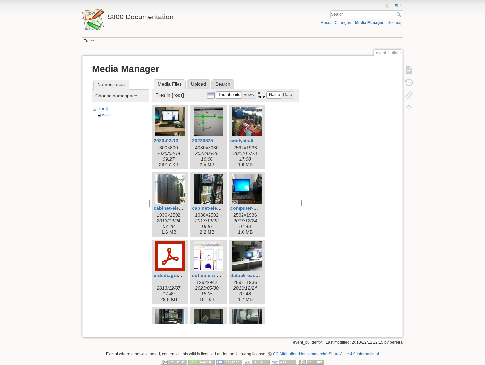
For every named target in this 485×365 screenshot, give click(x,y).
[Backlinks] (409, 95)
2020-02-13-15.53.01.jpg (180, 140)
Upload (198, 84)
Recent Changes (336, 22)
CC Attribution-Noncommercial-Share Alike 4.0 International (326, 354)
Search (399, 14)
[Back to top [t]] (409, 107)
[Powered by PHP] (229, 362)
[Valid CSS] (284, 362)
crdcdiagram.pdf (172, 275)
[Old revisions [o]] (409, 82)
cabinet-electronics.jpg (218, 208)
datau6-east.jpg (248, 275)
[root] (102, 108)
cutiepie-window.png (215, 275)
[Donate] (201, 362)
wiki (106, 114)
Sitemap (395, 22)
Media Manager (369, 22)
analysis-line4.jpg (250, 140)
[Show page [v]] (409, 70)
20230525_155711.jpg (216, 140)
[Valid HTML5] (256, 362)
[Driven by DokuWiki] (311, 362)
